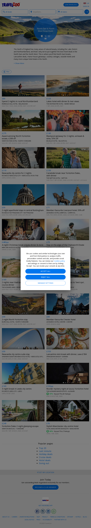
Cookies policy (59, 261)
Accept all (45, 271)
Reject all (45, 277)
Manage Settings (45, 283)
